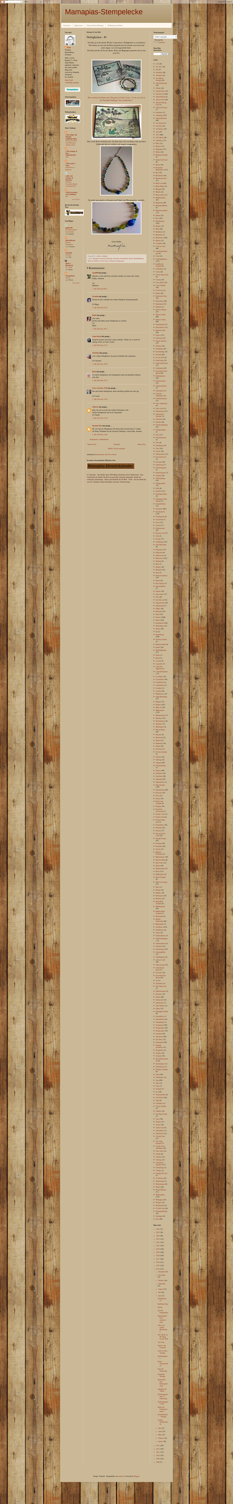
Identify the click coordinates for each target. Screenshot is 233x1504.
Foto (157, 442)
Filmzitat (159, 419)
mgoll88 (95, 272)
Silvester (159, 994)
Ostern (158, 770)
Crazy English (160, 285)
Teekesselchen (160, 1094)
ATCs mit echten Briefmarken (162, 1328)
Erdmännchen (160, 376)
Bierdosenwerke (161, 178)
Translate (161, 42)
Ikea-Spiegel (160, 583)
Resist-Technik (161, 877)
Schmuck (112, 261)
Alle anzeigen (75, 199)
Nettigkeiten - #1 (162, 1299)
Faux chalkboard (161, 403)
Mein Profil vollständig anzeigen (72, 81)
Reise (107, 261)
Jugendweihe (160, 603)
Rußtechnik (159, 924)
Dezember (162, 1271)
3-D (157, 64)
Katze (158, 620)
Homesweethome (161, 575)
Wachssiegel (160, 1181)
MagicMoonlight (161, 696)
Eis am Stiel (160, 357)
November (161, 1275)
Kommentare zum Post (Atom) (105, 454)
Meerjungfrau (160, 721)
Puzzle (158, 849)
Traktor (158, 1122)
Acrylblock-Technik (160, 79)
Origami (158, 762)
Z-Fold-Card (160, 1208)
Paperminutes (160, 785)
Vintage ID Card (161, 1173)
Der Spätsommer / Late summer (71, 231)
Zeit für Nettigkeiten (163, 1311)
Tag (157, 1080)
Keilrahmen (160, 626)
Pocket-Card (160, 817)
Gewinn (158, 525)
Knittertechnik (161, 644)
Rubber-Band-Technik (160, 912)
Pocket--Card (160, 814)
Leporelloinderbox (162, 672)
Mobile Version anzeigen (116, 448)
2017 (158, 1259)
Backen (158, 146)
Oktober (161, 1280)
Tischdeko (159, 1103)
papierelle (69, 227)
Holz (157, 572)
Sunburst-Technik (162, 1069)
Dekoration (159, 301)
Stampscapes (120, 261)
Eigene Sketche (161, 341)
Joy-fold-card (160, 600)
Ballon (158, 152)
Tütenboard (159, 1133)
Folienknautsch (161, 437)
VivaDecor (159, 1178)
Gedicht (158, 475)
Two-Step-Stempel (159, 1142)
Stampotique (160, 1028)
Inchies (158, 591)
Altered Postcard (161, 107)
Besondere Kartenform (160, 168)
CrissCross (159, 290)
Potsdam (159, 843)
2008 (158, 1462)
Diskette (158, 307)
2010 (158, 1455)
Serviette (159, 972)
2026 (158, 1229)
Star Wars (159, 1039)
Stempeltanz (70, 275)
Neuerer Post (91, 444)
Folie (157, 435)
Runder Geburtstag (159, 920)
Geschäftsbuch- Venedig (163, 1415)
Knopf (158, 647)
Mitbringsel (160, 727)
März (160, 1434)
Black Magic (160, 186)
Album (158, 88)
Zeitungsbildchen (161, 1211)
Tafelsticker (160, 1077)
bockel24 (69, 252)
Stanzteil (159, 1033)
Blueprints (159, 202)
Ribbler (158, 893)
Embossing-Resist (162, 363)
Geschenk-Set (124, 258)
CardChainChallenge (161, 252)
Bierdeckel (159, 175)
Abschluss (159, 75)
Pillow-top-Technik (160, 802)
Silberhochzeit (161, 991)
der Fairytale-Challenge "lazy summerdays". (116, 100)
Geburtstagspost (161, 467)
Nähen (158, 746)
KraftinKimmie (139, 258)
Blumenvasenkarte (161, 211)
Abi (157, 69)
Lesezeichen (160, 679)
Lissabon (159, 688)
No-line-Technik (161, 752)
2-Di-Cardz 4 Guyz (70, 164)
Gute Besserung (161, 544)
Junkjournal (160, 605)
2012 (158, 1449)
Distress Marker (161, 309)
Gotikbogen (160, 542)
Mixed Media (160, 730)
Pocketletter (160, 825)
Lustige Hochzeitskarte (163, 1422)
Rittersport (159, 895)
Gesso (158, 522)
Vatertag (158, 1160)
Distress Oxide (161, 314)
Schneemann (160, 949)
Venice (68, 278)
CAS (157, 256)
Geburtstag (159, 465)
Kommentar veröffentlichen (99, 439)
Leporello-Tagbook (159, 667)
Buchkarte (159, 232)
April (160, 1431)
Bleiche (158, 192)
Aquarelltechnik (161, 118)
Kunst (158, 658)
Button (158, 240)
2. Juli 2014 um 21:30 (99, 418)
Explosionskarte (161, 386)
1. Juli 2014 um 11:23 (99, 345)
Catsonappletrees (161, 259)
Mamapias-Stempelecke (104, 12)
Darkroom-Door (161, 296)
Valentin (158, 1157)
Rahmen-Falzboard (159, 853)
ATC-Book (159, 137)
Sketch (158, 997)
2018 (158, 1255)
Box (157, 218)
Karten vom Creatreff (162, 1346)
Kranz (158, 655)
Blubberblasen (160, 198)
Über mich (159, 1151)
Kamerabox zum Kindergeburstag (163, 1382)
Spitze (158, 1008)
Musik (158, 740)
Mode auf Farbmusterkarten (162, 1409)
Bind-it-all (159, 183)
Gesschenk (159, 519)
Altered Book (160, 97)
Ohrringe (159, 759)
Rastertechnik (160, 860)
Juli (159, 1292)
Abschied (159, 72)
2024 (158, 1236)
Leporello (159, 664)
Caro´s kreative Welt (99, 388)
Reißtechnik (160, 874)
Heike (94, 315)
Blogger (136, 1476)
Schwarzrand (160, 965)
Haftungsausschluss (115, 25)
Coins (158, 272)
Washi (158, 1187)
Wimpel (158, 1202)
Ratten (158, 865)
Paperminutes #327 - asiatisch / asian (162, 1319)
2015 (158, 1265)
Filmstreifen (160, 411)
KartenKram (70, 240)
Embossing (159, 360)
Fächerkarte (160, 391)
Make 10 (159, 707)
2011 (158, 1452)
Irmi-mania (159, 594)
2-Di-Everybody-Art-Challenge (72, 193)
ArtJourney (159, 129)
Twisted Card (160, 1136)
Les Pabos (159, 676)
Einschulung (160, 351)
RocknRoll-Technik (160, 902)
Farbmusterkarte (161, 398)
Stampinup (159, 1025)
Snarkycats (159, 1000)
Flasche (158, 422)
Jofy (157, 597)
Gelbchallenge (160, 478)
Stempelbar (159, 1050)
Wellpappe (159, 1199)
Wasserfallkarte (161, 1190)
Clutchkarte (160, 269)
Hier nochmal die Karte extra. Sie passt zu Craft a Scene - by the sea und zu (116, 97)
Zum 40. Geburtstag (162, 1370)
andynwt (121, 1476)
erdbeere (95, 407)
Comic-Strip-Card (162, 274)
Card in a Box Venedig (162, 1352)
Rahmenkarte (160, 857)
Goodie (158, 539)
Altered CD (160, 99)
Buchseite (159, 235)
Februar (161, 1438)
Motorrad (159, 737)
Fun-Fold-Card (161, 457)
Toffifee (158, 1111)
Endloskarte (160, 368)
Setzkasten (159, 983)
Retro (157, 887)
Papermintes (160, 782)
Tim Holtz (159, 1097)
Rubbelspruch (160, 906)
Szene (158, 1074)
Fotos (157, 448)
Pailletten (159, 773)
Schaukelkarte (160, 935)
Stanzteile (159, 1036)
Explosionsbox (161, 381)
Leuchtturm (160, 682)
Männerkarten (160, 715)
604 (67, 196)
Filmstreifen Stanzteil (160, 415)
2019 (158, 1252)
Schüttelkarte (160, 957)
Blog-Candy (160, 195)
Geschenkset (160, 516)
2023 (158, 1239)
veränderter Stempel (159, 1163)
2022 (158, 1242)
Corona (158, 279)
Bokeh (158, 215)
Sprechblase (160, 1016)
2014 (158, 1269)
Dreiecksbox (160, 327)
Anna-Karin (96, 336)
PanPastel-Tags (163, 1304)
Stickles (158, 1053)
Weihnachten (160, 1195)
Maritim (90, 261)
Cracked (68, 255)
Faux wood (159, 408)
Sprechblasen (160, 1019)
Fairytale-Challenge (106, 258)
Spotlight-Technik (162, 1011)
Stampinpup (160, 1022)
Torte (157, 1119)
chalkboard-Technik (160, 265)
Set (157, 980)
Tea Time (161, 1342)
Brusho (158, 226)
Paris (157, 795)
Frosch (158, 451)
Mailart (158, 704)
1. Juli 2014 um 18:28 (99, 364)
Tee (157, 1092)
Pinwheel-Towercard (159, 810)
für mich (159, 462)
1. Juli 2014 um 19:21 (99, 380)
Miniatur (159, 724)
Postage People (161, 838)
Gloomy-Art (160, 533)
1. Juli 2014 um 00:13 (99, 289)
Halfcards (159, 552)
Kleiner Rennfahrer (69, 243)
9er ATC (159, 67)
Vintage (158, 1170)
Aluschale (159, 112)
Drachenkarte (160, 324)
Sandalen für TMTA (162, 1390)
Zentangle (159, 1216)
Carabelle (159, 243)
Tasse (157, 1086)
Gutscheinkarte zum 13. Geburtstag (163, 1396)
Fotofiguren (160, 445)
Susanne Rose (97, 425)
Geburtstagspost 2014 (163, 1403)
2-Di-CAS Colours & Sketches (69, 178)
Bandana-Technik (161, 155)
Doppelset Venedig (161, 1375)
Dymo (158, 335)
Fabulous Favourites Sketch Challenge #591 (71, 184)
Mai (159, 1428)
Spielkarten (159, 1002)
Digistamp (159, 304)
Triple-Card (160, 1127)
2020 (158, 1249)
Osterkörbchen (161, 765)
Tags (157, 1083)
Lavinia (158, 661)
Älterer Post (141, 444)
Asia (157, 132)
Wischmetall (160, 1205)
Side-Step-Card (161, 986)
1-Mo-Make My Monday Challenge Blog (71, 137)
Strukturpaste (160, 1064)
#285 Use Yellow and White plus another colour (71, 143)
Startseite (66, 25)
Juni (160, 1296)
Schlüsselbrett (160, 943)
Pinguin (158, 806)
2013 (158, 1445)
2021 (158, 1245)
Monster (158, 734)
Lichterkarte (160, 685)
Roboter (158, 898)
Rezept (158, 890)
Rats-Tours (159, 863)
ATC (157, 135)
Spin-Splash (160, 1005)
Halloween (159, 558)
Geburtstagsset (161, 472)
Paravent (159, 793)
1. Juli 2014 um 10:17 (99, 329)
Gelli (157, 488)
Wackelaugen (160, 1184)
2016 (158, 1262)
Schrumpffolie (160, 952)
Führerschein (160, 454)
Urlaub (158, 1154)
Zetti (157, 1219)
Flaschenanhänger (162, 425)
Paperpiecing (160, 790)
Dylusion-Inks (160, 330)
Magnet (158, 701)
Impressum (78, 25)
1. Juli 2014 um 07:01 (99, 307)
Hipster (158, 567)
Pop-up (158, 830)
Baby (157, 143)
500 (67, 157)
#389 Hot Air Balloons (70, 168)
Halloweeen (160, 555)
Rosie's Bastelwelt (69, 264)
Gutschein (159, 549)
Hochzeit (159, 570)
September (162, 1283)
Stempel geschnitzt (159, 1046)
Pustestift (159, 846)
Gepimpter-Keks (161, 494)
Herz (157, 564)
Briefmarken (160, 221)
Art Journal (159, 123)
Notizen (158, 757)
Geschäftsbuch (161, 504)
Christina (95, 353)
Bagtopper (96, 258)
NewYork (159, 749)
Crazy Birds (160, 282)
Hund (157, 580)
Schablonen (160, 930)
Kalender (159, 611)
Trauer (158, 1124)
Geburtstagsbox (162, 1357)
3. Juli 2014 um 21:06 (99, 434)
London (158, 691)
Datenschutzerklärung (95, 25)
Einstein (158, 354)
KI (157, 631)
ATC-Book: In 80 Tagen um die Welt (163, 1337)
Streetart (159, 1056)
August (161, 1289)
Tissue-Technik (161, 1106)
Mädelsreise (160, 694)
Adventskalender (161, 83)
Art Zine (159, 126)
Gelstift (158, 491)
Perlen (103, 261)
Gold (157, 536)
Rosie (94, 371)
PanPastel (97, 261)
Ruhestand (159, 916)
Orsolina (95, 296)
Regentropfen (160, 868)
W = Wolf (69, 267)
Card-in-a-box (160, 246)
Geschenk (116, 258)
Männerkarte (160, 710)
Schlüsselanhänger (162, 939)
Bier (157, 172)
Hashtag (158, 561)
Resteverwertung (161, 882)
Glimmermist (160, 528)
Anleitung (159, 115)
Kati (69, 47)
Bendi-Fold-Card (161, 160)
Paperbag (159, 779)
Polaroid (159, 827)
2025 (158, 1232)
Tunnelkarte (160, 1130)
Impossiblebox (161, 586)
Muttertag (159, 743)
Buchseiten (159, 237)
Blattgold (159, 189)
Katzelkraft (159, 623)
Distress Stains (161, 319)
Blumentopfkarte (161, 205)
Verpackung (160, 1167)
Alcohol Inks (160, 91)
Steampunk (159, 1042)
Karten (158, 617)
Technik (158, 1089)
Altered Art (160, 94)
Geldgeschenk (160, 483)
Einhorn (158, 346)
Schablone (159, 927)
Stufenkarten (160, 1066)
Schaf (158, 932)
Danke (158, 293)
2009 (158, 1459)
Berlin (158, 164)
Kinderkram (160, 634)
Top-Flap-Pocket (161, 1114)
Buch (157, 229)
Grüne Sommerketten (163, 1363)
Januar (160, 1441)
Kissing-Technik (161, 639)
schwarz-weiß (160, 960)
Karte (157, 614)
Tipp (157, 1100)
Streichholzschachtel (162, 1060)
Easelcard (159, 338)
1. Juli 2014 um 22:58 (99, 399)
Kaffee (158, 608)
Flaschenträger (161, 430)
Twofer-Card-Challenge (160, 1147)
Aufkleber (159, 140)
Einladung (159, 349)
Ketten (131, 258)
